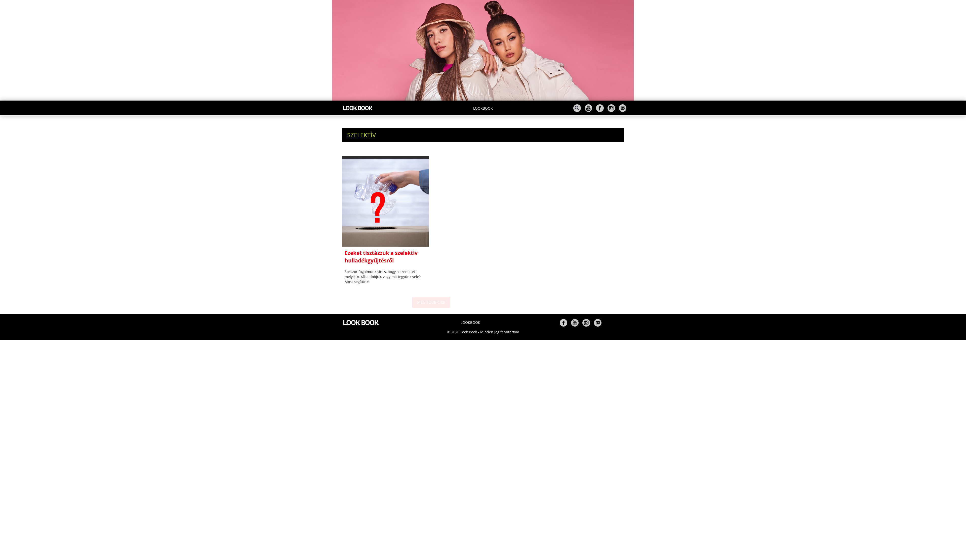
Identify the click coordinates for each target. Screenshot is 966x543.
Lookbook (483, 108)
